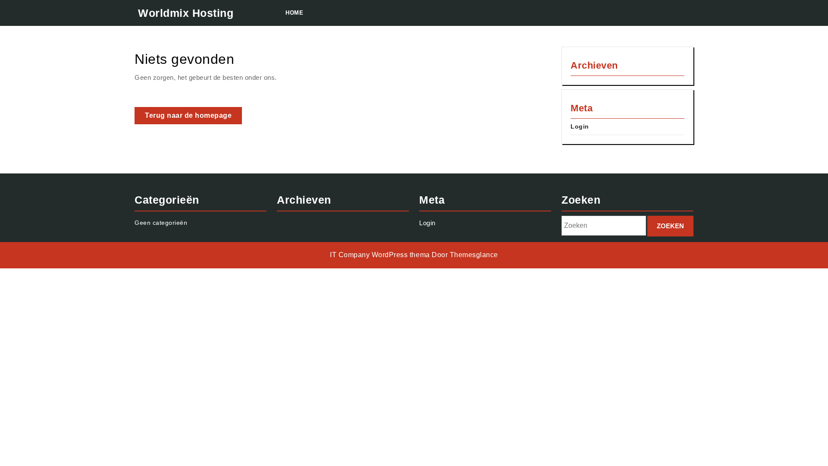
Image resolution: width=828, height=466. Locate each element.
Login (580, 126)
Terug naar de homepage (193, 117)
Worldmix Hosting (185, 13)
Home (294, 12)
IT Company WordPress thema (380, 254)
